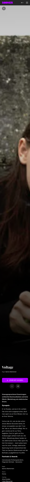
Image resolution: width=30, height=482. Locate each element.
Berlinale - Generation (15, 462)
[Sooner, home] (7, 2)
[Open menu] (27, 3)
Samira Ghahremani (11, 372)
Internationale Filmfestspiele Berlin (12, 460)
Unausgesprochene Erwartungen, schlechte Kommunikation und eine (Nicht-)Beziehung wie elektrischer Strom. (15, 398)
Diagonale (5, 462)
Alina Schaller (6, 479)
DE (22, 2)
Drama (4, 474)
